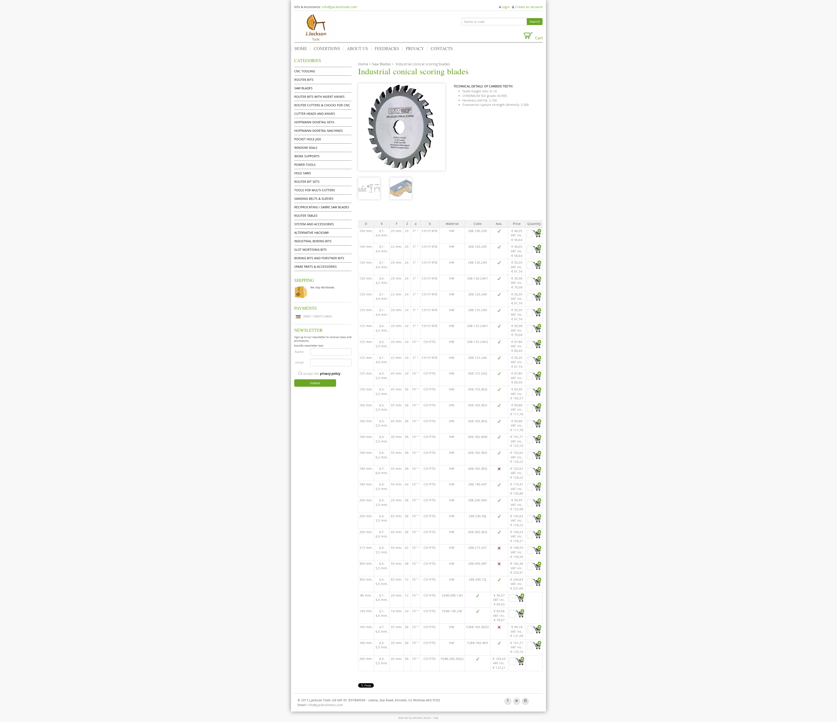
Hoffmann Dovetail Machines (318, 131)
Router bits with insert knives (319, 97)
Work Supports (307, 156)
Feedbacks (387, 48)
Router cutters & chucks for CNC (322, 105)
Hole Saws (302, 173)
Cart (538, 37)
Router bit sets (307, 182)
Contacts (442, 48)
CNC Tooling (304, 71)
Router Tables (306, 216)
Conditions (327, 48)
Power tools (305, 165)
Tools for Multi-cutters (314, 190)
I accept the (320, 373)
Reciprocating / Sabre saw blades (321, 207)
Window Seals (305, 148)
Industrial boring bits (313, 241)
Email (299, 362)
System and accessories (314, 224)
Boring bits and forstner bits (319, 258)
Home (300, 48)
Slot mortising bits (310, 249)
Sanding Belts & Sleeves (313, 199)
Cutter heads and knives (314, 114)
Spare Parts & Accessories (315, 266)
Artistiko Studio (422, 717)
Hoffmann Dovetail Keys (314, 122)
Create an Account (528, 7)
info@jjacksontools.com (339, 7)
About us (357, 48)
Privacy (415, 48)
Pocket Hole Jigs (307, 139)
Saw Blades (303, 88)
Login (505, 7)
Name (299, 352)
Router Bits (303, 80)
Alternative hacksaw (311, 232)
